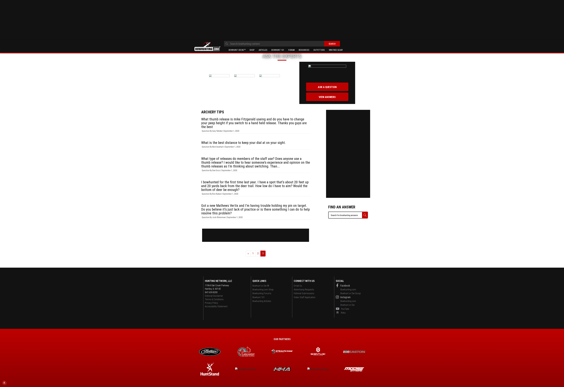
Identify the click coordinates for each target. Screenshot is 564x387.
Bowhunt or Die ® (260, 285)
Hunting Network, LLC (218, 280)
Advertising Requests (304, 289)
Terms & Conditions (214, 299)
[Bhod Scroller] (354, 369)
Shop (252, 50)
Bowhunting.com (348, 289)
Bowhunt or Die (237, 50)
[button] (365, 215)
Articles (263, 50)
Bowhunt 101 (277, 50)
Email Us (298, 285)
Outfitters (319, 50)
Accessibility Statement (216, 306)
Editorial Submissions (304, 293)
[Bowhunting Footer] (354, 351)
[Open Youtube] (338, 309)
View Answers (327, 97)
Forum (291, 50)
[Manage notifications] (4, 382)
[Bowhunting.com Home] (207, 46)
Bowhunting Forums (261, 293)
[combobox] (282, 43)
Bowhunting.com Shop (262, 289)
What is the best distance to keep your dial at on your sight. (243, 143)
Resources (304, 50)
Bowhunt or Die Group (350, 293)
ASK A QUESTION (327, 87)
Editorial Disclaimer (214, 295)
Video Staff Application (304, 297)
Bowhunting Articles (261, 301)
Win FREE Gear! (336, 50)
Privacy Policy (211, 303)
